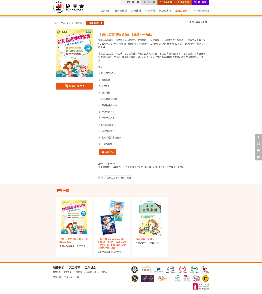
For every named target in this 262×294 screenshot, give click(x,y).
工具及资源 (65, 23)
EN (149, 2)
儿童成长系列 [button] (93, 23)
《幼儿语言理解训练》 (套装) (118, 178)
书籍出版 (78, 23)
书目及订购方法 (76, 86)
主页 (55, 23)
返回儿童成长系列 (198, 22)
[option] (74, 227)
